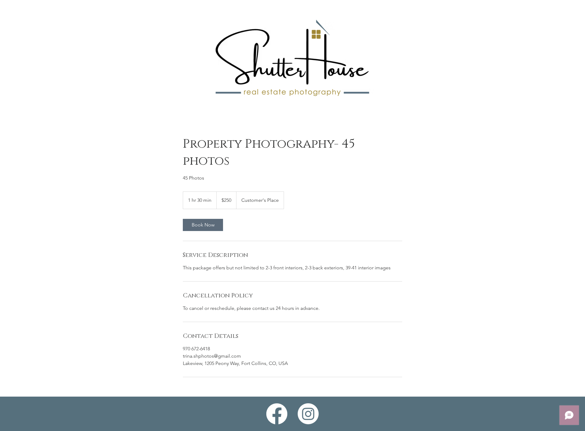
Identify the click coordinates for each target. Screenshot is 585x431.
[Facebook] (276, 413)
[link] (203, 225)
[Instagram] (308, 413)
